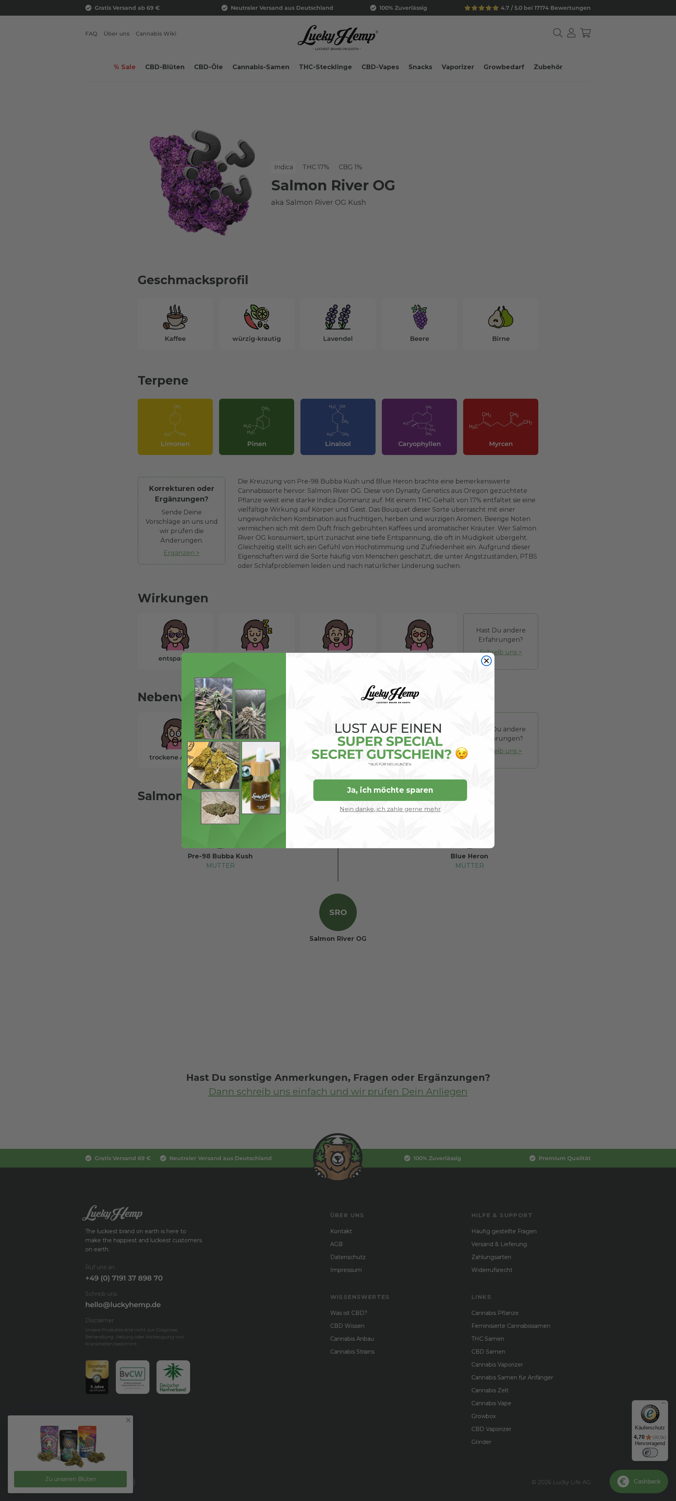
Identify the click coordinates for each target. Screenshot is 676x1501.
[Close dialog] (486, 661)
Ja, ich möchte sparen (390, 790)
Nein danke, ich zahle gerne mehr (390, 809)
